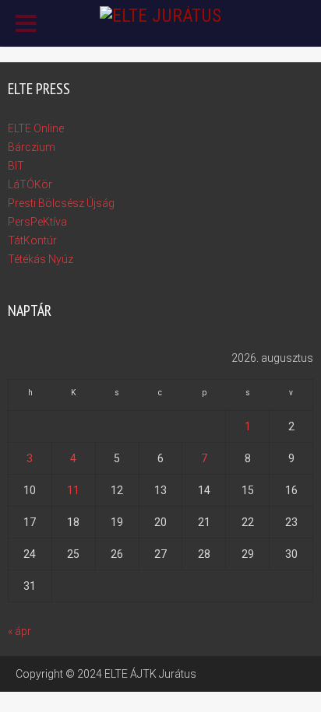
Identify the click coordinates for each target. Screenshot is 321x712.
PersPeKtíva (37, 222)
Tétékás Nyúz (40, 259)
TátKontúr (32, 240)
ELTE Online (36, 128)
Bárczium (31, 147)
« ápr (19, 631)
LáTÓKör (30, 184)
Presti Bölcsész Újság (61, 203)
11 (73, 490)
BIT (16, 166)
